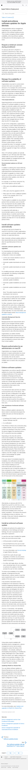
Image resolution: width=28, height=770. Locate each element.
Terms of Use (3, 767)
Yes (10, 753)
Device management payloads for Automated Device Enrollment (11, 728)
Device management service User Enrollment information (11, 720)
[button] (23, 5)
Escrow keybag (22, 550)
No (18, 753)
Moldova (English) (4, 763)
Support (6, 756)
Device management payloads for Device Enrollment (13, 724)
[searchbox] (14, 13)
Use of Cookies (15, 767)
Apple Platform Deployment (10, 9)
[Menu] (26, 5)
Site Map (9, 767)
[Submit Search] (3, 13)
